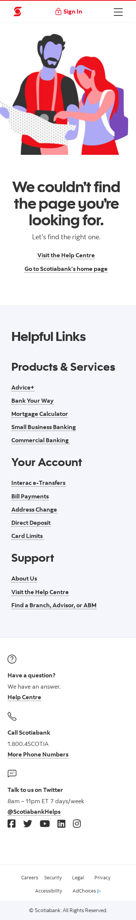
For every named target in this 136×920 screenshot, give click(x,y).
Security (53, 877)
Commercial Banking (40, 440)
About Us (24, 578)
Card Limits (27, 535)
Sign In (72, 11)
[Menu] (118, 11)
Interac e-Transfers (38, 482)
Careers (29, 877)
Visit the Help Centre (66, 255)
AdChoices (85, 891)
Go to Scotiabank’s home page (66, 268)
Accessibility (48, 891)
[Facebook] (11, 823)
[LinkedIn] (61, 823)
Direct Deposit (31, 522)
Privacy (102, 877)
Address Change (34, 509)
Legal (78, 877)
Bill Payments (30, 496)
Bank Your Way (32, 400)
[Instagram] (77, 823)
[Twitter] (27, 823)
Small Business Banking (43, 427)
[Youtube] (45, 823)
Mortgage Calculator (39, 413)
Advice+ (22, 387)
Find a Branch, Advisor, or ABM (53, 605)
